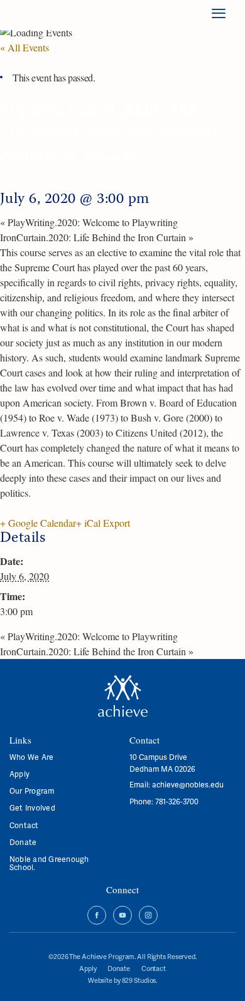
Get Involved (32, 807)
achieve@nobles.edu (188, 784)
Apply (19, 774)
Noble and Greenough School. (49, 863)
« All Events (24, 47)
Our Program (32, 791)
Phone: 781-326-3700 (164, 801)
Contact (24, 825)
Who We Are (31, 757)
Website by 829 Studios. (122, 980)
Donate (22, 842)
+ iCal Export (103, 522)
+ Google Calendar (38, 522)
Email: (140, 784)
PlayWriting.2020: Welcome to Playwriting (89, 222)
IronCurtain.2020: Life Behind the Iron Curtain (96, 237)
